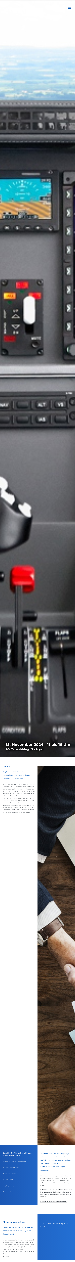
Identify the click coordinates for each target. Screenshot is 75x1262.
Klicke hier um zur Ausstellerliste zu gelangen (53, 1201)
